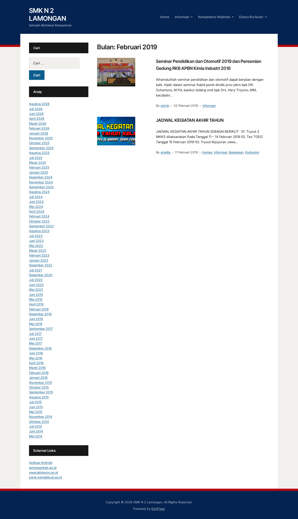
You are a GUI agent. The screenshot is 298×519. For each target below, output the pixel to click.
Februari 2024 (39, 216)
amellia (165, 152)
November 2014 (40, 416)
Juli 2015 (35, 402)
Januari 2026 (38, 133)
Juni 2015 (36, 407)
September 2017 (41, 328)
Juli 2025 (35, 158)
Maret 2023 (37, 250)
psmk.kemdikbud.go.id (45, 477)
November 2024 (41, 182)
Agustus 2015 (39, 397)
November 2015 (40, 382)
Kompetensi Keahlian (214, 17)
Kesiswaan (236, 152)
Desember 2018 (40, 314)
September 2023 (41, 226)
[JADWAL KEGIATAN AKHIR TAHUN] (116, 131)
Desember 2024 (40, 177)
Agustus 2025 (39, 153)
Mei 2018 (35, 324)
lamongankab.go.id (43, 467)
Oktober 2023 (39, 221)
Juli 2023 (36, 236)
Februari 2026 (39, 128)
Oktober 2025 (39, 143)
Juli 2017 (35, 333)
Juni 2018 (36, 319)
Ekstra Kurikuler (251, 17)
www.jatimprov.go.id (43, 472)
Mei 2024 (36, 206)
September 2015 (41, 392)
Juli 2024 (36, 197)
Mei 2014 (35, 436)
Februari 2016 (39, 373)
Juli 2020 (36, 280)
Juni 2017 (36, 338)
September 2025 (41, 148)
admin (165, 105)
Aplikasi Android (40, 462)
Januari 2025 (38, 172)
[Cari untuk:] (58, 63)
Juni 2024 (36, 201)
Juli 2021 (35, 270)
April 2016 (36, 363)
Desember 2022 (40, 265)
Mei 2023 (36, 245)
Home (164, 17)
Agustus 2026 (39, 104)
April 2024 (36, 211)
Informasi (182, 17)
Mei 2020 (36, 289)
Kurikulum (252, 152)
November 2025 (41, 138)
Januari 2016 (38, 377)
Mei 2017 (35, 343)
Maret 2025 (37, 162)
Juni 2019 (36, 294)
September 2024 (41, 187)
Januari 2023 (38, 260)
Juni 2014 (36, 431)
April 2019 (36, 304)
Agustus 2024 (39, 192)
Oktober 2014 (39, 421)
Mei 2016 (35, 358)
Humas (207, 152)
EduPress (158, 508)
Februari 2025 (39, 167)
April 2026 (36, 118)
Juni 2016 (36, 353)
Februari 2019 (39, 309)
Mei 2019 (35, 299)
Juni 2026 (36, 113)
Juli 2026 (36, 109)
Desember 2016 (40, 348)
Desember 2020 (40, 275)
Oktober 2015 (39, 387)
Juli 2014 (35, 426)
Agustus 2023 (39, 231)
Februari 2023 (39, 255)
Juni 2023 (36, 240)
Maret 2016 (37, 367)
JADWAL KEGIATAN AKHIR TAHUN (190, 120)
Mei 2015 (35, 412)
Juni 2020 (36, 285)
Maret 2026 (37, 123)
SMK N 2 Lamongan (47, 14)
